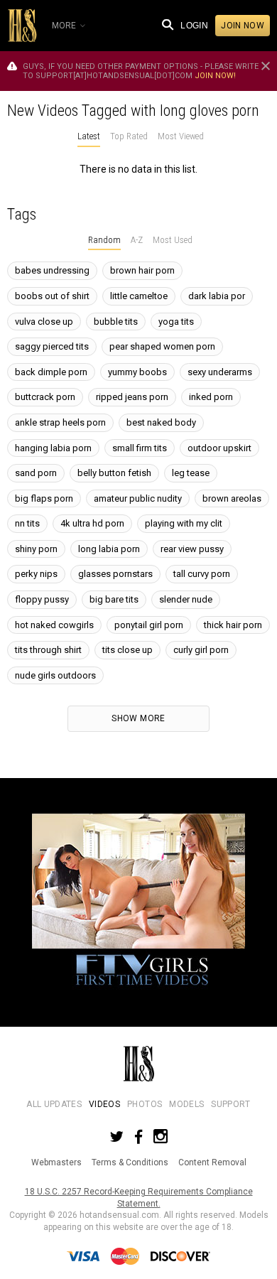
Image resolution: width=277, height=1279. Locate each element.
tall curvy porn (201, 573)
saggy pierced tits (52, 346)
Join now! (215, 75)
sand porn (36, 473)
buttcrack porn (45, 397)
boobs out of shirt (52, 296)
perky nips (36, 573)
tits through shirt (48, 649)
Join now (242, 26)
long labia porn (109, 549)
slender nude (185, 599)
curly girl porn (201, 649)
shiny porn (36, 549)
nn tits (27, 523)
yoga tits (176, 321)
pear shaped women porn (162, 346)
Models (186, 1104)
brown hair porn (142, 270)
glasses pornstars (115, 573)
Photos (144, 1104)
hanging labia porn (53, 448)
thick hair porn (233, 625)
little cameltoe (139, 296)
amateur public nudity (138, 498)
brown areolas (231, 498)
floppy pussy (42, 599)
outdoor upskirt (219, 448)
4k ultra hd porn (92, 523)
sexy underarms (220, 372)
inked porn (211, 397)
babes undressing (52, 270)
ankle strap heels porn (60, 422)
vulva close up (44, 321)
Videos (104, 1104)
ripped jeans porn (132, 397)
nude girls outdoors (55, 675)
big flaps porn (44, 498)
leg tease (191, 473)
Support (230, 1104)
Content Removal (212, 1162)
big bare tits (113, 599)
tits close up (127, 649)
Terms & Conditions (130, 1162)
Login (194, 26)
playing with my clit (183, 523)
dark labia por (216, 296)
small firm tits (139, 448)
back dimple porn (51, 372)
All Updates (54, 1104)
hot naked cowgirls (54, 625)
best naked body (161, 422)
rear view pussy (192, 549)
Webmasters (56, 1162)
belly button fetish (114, 473)
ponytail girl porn (148, 625)
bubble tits (116, 321)
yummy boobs (137, 372)
